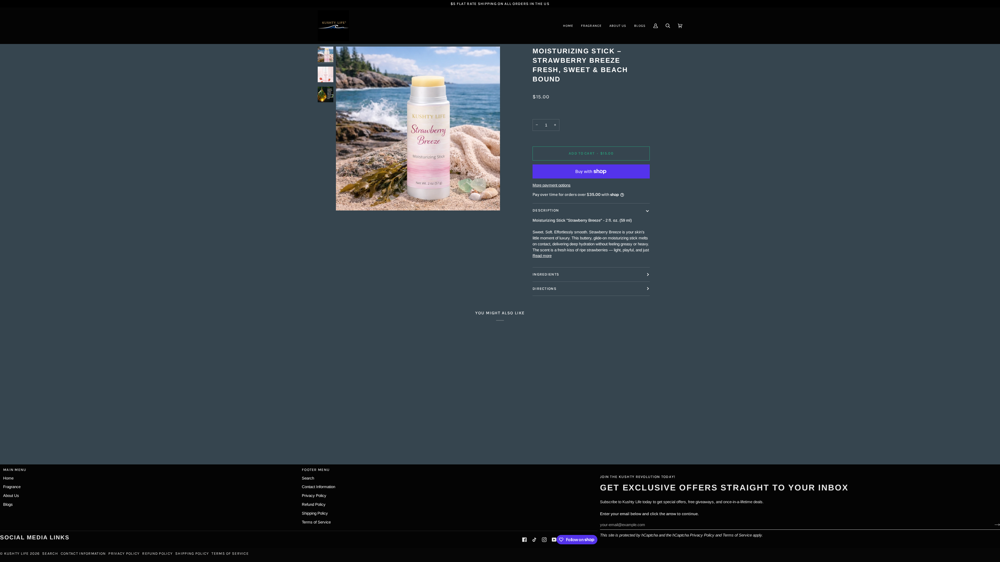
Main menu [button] (15, 470)
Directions (545, 288)
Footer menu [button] (316, 470)
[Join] (993, 525)
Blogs (8, 504)
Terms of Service (737, 535)
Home (8, 478)
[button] (591, 26)
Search (308, 478)
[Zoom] (345, 200)
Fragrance (12, 486)
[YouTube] (554, 539)
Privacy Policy (702, 535)
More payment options (552, 185)
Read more (542, 255)
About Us (11, 495)
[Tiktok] (534, 539)
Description (546, 210)
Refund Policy (314, 504)
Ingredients (546, 274)
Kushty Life (16, 553)
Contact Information (318, 486)
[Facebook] (524, 539)
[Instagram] (544, 539)
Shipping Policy (315, 513)
